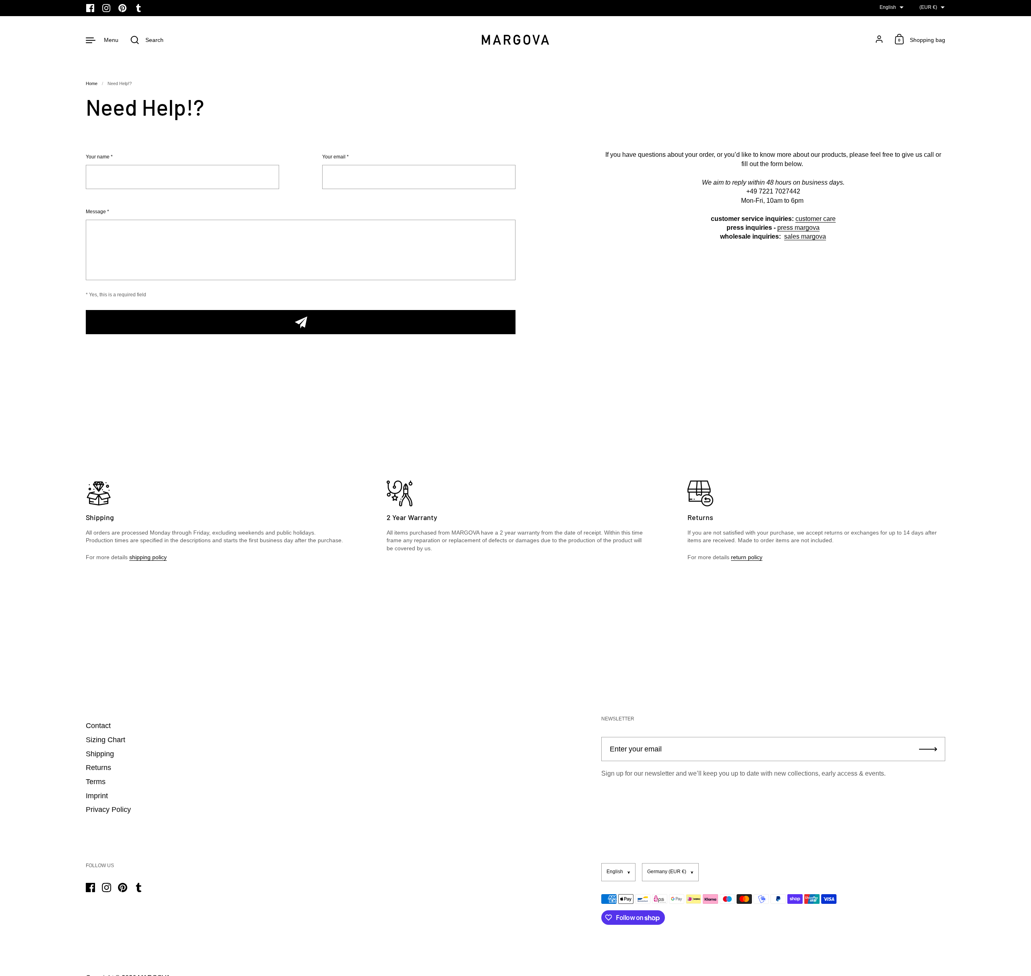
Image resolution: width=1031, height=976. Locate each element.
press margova (798, 227)
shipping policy (148, 557)
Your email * (335, 157)
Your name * (99, 157)
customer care (815, 218)
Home (91, 83)
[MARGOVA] (515, 40)
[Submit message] (301, 322)
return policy (746, 557)
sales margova (805, 236)
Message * (97, 211)
